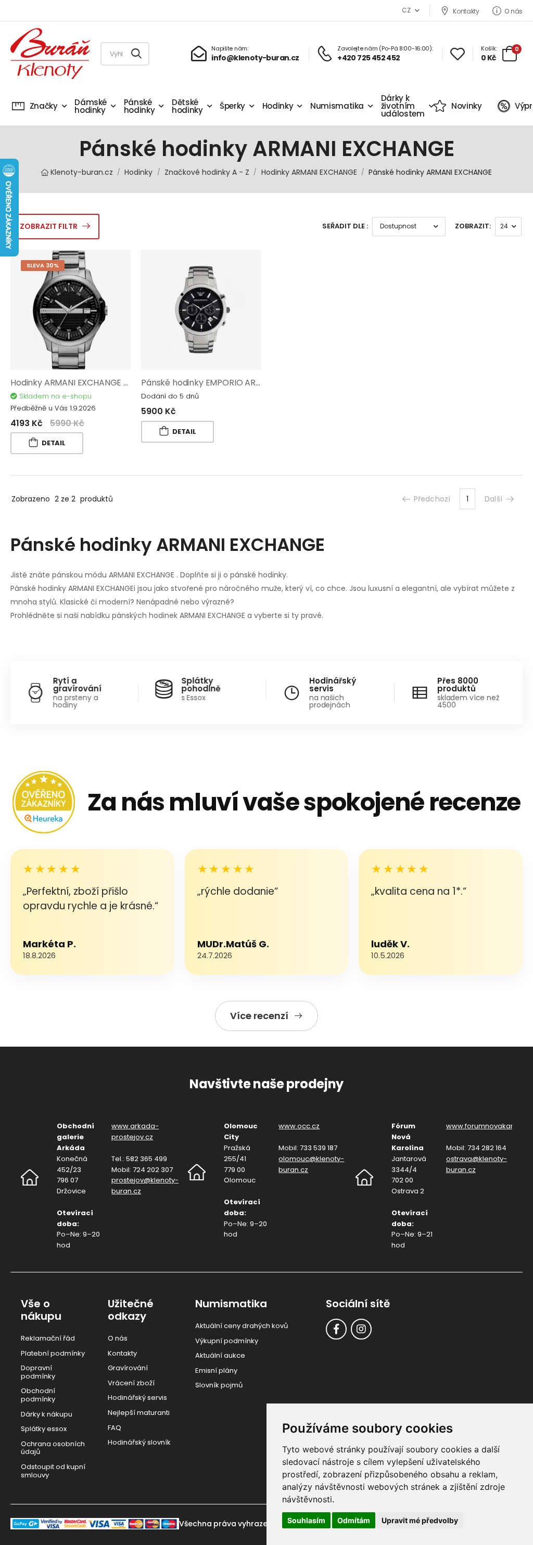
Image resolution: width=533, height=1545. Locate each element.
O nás (513, 11)
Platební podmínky (53, 1353)
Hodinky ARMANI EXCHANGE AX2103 (80, 383)
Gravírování (128, 1368)
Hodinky (278, 105)
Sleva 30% (43, 265)
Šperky (232, 105)
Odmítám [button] (353, 1520)
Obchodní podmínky (38, 1395)
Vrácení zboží (131, 1383)
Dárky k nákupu (46, 1414)
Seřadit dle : (345, 226)
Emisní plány (216, 1370)
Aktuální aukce (220, 1355)
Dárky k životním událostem (403, 106)
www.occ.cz (299, 1126)
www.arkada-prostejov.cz (135, 1131)
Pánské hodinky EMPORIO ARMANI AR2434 (225, 383)
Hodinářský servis (137, 1397)
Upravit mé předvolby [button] (420, 1520)
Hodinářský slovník (139, 1442)
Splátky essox (44, 1429)
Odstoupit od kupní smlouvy (53, 1471)
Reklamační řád (48, 1338)
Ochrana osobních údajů (53, 1448)
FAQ (114, 1428)
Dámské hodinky (90, 106)
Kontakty (466, 11)
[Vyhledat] (136, 54)
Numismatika (337, 105)
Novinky (466, 105)
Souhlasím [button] (306, 1520)
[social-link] (336, 1329)
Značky (44, 105)
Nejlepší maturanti (139, 1413)
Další (493, 499)
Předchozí (432, 499)
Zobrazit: (473, 226)
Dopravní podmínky (38, 1372)
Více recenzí (259, 1015)
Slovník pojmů (219, 1385)
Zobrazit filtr (49, 226)
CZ (406, 10)
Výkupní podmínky (226, 1341)
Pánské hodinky (139, 106)
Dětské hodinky (187, 106)
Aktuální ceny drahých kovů (241, 1326)
